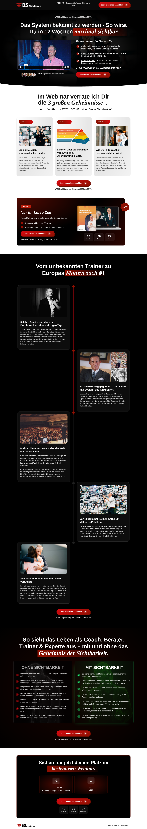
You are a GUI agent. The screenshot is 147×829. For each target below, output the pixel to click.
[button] (26, 122)
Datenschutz (125, 825)
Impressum (112, 825)
